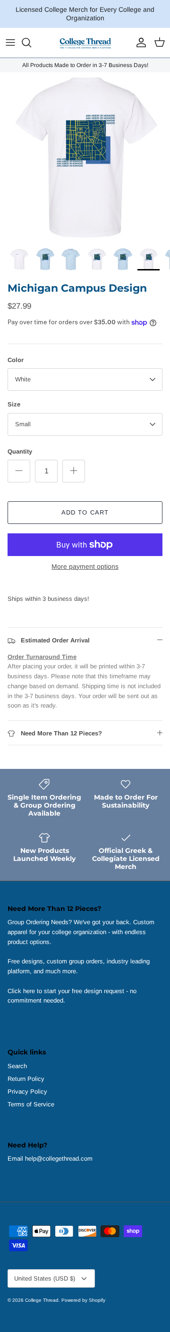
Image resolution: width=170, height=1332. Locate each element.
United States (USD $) (44, 1278)
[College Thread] (85, 43)
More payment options (85, 566)
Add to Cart (84, 512)
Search (17, 1066)
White (23, 379)
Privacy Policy (27, 1091)
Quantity (20, 451)
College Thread (42, 1300)
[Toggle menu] (10, 42)
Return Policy (26, 1078)
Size (14, 404)
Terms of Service (31, 1104)
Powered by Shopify (83, 1300)
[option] (85, 157)
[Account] (138, 42)
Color (16, 359)
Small (23, 424)
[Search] (31, 42)
